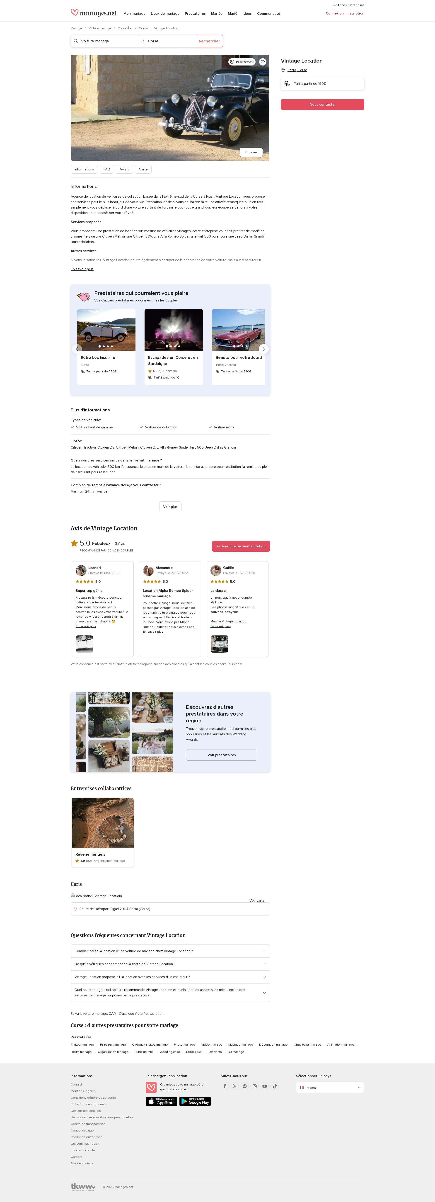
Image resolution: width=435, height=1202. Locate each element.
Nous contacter (323, 104)
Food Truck (194, 1052)
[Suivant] (264, 349)
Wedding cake (170, 1052)
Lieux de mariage (165, 13)
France (312, 1088)
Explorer (251, 152)
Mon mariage (134, 13)
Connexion (335, 13)
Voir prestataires (222, 755)
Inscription (355, 13)
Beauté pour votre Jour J (239, 357)
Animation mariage (340, 1045)
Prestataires (195, 13)
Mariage (77, 28)
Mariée (216, 13)
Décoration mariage (273, 1045)
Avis (124, 169)
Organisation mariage (113, 1052)
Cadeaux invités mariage (150, 1045)
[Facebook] (225, 1086)
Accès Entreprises (350, 5)
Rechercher (209, 41)
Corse (144, 28)
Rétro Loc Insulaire (98, 357)
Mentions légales (83, 1091)
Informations (84, 169)
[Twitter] (235, 1086)
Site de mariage (82, 1163)
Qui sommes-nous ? (85, 1144)
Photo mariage (184, 1045)
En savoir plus (82, 269)
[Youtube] (265, 1086)
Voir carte (257, 900)
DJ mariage (236, 1052)
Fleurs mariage (81, 1052)
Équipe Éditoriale (83, 1150)
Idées (247, 13)
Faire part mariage (113, 1045)
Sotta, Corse (297, 70)
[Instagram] (255, 1086)
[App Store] (161, 1105)
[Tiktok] (275, 1086)
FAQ (107, 169)
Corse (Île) (125, 28)
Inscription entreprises (86, 1137)
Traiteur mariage (82, 1045)
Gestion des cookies (86, 1111)
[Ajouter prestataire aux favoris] (262, 62)
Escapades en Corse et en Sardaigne (173, 360)
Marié (232, 13)
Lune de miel (144, 1052)
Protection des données (88, 1104)
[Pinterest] (245, 1086)
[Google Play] (195, 1105)
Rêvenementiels (90, 854)
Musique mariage (240, 1045)
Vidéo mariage (211, 1045)
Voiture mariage (100, 28)
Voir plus (170, 507)
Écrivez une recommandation (241, 546)
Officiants (215, 1052)
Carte (143, 169)
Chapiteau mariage (307, 1045)
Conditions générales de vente (93, 1098)
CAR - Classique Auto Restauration (136, 1013)
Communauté (268, 13)
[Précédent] (77, 349)
